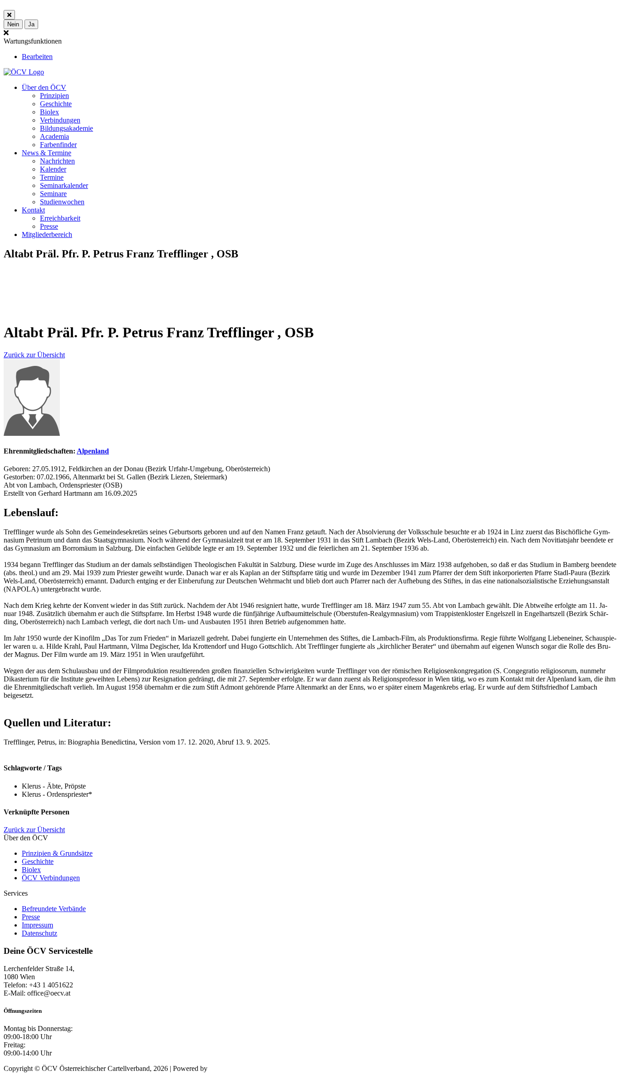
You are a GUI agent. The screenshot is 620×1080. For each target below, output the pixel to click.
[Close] (9, 15)
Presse (49, 226)
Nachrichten (57, 161)
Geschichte (56, 104)
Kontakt (33, 210)
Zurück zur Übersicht (34, 355)
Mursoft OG (227, 1068)
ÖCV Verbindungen (51, 878)
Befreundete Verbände (54, 908)
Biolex (49, 112)
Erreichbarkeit (60, 218)
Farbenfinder (58, 144)
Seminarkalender (64, 185)
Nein (13, 24)
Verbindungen (60, 120)
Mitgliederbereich (47, 234)
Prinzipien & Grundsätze (57, 853)
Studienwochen (62, 202)
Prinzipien (54, 95)
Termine (52, 177)
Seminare (53, 193)
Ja (31, 24)
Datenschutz (39, 933)
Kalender (53, 169)
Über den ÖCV (44, 87)
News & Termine (46, 153)
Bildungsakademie (66, 128)
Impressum (37, 925)
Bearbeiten (37, 56)
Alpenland (93, 451)
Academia (54, 136)
